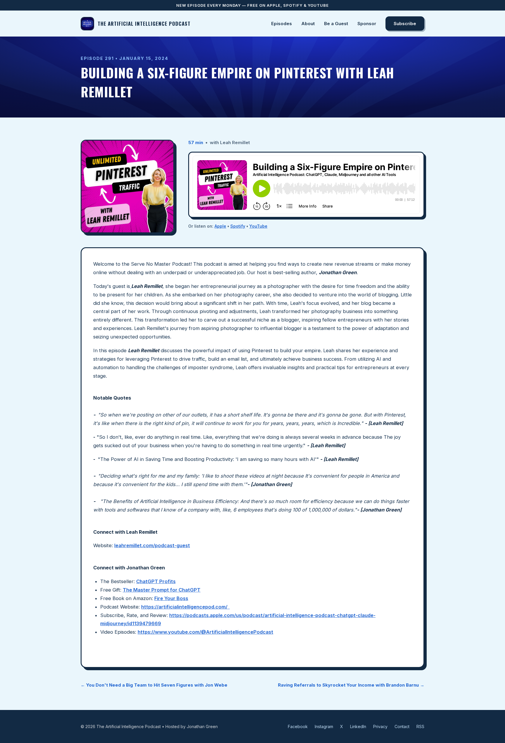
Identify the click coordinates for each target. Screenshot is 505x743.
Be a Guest (336, 23)
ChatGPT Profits (156, 581)
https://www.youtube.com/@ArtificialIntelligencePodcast (205, 632)
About (308, 23)
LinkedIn (358, 726)
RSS (420, 726)
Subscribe (405, 23)
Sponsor (366, 23)
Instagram (324, 726)
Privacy (380, 726)
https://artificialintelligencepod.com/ (185, 607)
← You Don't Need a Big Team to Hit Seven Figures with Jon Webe (154, 685)
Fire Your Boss (171, 598)
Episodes (281, 23)
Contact (402, 726)
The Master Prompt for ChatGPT (161, 590)
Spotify (237, 226)
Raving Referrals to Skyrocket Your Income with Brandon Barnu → (351, 685)
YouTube (258, 226)
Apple (220, 226)
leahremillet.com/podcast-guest (152, 545)
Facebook (298, 726)
